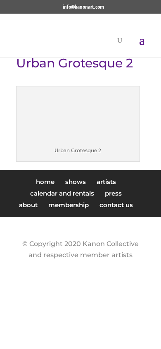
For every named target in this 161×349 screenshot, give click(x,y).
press (113, 193)
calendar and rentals (62, 193)
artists (106, 182)
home (45, 182)
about (28, 205)
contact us (116, 205)
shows (75, 182)
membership (68, 205)
